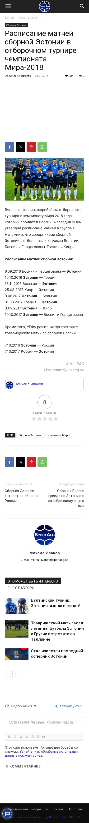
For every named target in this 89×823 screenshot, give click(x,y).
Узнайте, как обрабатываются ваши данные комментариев (41, 753)
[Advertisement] (44, 110)
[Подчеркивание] (20, 737)
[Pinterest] (31, 147)
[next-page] (15, 674)
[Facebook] (9, 147)
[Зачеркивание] (26, 737)
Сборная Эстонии (31, 18)
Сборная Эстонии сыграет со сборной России (21, 496)
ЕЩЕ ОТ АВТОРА (21, 588)
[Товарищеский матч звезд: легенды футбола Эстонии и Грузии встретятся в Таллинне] (16, 629)
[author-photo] (44, 546)
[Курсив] (15, 737)
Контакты (75, 809)
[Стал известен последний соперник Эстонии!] (16, 654)
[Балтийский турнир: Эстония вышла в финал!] (16, 606)
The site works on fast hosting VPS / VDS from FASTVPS (45, 817)
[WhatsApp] (42, 147)
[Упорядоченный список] (32, 737)
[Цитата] (43, 737)
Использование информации (27, 809)
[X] (20, 147)
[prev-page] (8, 674)
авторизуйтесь (71, 706)
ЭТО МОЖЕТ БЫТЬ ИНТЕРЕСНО (33, 581)
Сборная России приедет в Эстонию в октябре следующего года (66, 498)
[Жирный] (9, 737)
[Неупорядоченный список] (38, 737)
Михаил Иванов (20, 75)
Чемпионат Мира (58, 435)
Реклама (59, 809)
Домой (9, 18)
